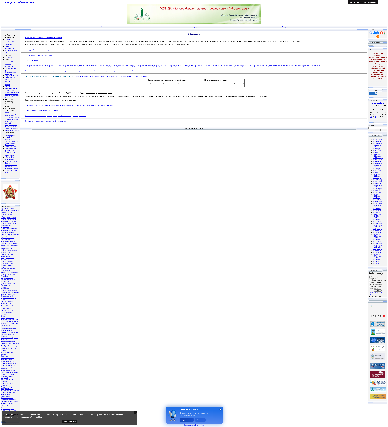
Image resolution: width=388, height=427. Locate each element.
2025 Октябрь (377, 245)
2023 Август (377, 200)
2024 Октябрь (377, 225)
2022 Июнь (376, 174)
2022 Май (376, 172)
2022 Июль (376, 176)
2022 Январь (377, 165)
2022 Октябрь (377, 181)
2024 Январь (377, 209)
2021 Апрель (377, 150)
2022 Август (377, 178)
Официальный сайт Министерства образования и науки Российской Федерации (9, 240)
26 (375, 117)
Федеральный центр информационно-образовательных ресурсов (10, 388)
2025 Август (377, 241)
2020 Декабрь (377, 143)
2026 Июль (376, 261)
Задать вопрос (187, 420)
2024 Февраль (377, 210)
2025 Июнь (376, 240)
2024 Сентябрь (378, 223)
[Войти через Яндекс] (381, 32)
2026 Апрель (377, 256)
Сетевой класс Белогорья (9, 332)
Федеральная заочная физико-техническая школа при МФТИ (10, 343)
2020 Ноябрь (377, 141)
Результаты (372, 292)
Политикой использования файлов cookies (23, 417)
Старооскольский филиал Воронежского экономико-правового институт (10, 292)
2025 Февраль (377, 232)
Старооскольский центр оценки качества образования (9, 225)
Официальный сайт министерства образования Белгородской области (10, 234)
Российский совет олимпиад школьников (8, 399)
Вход (284, 27)
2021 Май (376, 152)
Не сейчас (200, 420)
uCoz (202, 425)
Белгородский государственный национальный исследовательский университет (7, 303)
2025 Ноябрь (377, 247)
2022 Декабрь (377, 185)
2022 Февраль (377, 167)
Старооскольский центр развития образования (9, 220)
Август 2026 (378, 103)
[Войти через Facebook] (377, 32)
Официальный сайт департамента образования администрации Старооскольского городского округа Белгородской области (10, 213)
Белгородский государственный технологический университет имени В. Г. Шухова (9, 312)
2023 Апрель (377, 192)
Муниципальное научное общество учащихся (9, 402)
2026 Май (376, 258)
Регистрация (194, 27)
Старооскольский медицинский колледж (8, 297)
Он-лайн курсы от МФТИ (10, 347)
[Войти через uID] (370, 32)
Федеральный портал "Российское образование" (10, 371)
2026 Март (376, 254)
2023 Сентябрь (378, 201)
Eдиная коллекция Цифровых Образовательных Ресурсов (7, 382)
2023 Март (376, 190)
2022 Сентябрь (378, 180)
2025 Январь (377, 230)
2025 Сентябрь (378, 243)
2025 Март (376, 234)
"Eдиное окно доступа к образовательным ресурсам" (9, 376)
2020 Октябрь (377, 139)
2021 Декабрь (377, 163)
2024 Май (376, 216)
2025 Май (376, 238)
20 (378, 114)
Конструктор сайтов (191, 425)
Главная (104, 27)
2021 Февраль (377, 147)
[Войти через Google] (384, 33)
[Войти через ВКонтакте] (374, 32)
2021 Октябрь (377, 159)
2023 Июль (376, 198)
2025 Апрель (377, 236)
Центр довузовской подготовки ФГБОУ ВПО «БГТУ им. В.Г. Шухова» (10, 319)
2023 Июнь (376, 196)
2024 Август (377, 221)
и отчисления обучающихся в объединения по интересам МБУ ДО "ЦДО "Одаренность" (119, 76)
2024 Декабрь (377, 229)
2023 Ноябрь (377, 205)
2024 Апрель (377, 214)
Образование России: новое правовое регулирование (8, 394)
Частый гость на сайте (378, 281)
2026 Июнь (376, 260)
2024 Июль (376, 220)
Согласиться (69, 422)
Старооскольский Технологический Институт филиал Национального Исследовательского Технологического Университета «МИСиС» (9, 267)
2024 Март (376, 212)
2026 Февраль (377, 252)
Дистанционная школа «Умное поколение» (8, 329)
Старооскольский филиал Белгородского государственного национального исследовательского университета (9, 255)
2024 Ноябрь (377, 227)
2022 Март (376, 169)
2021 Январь (377, 145)
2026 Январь (377, 250)
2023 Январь (377, 187)
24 (371, 117)
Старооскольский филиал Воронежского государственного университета (9, 286)
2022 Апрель (377, 170)
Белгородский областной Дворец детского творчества (9, 325)
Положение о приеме (80, 76)
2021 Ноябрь (377, 161)
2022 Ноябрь (377, 183)
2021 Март (376, 149)
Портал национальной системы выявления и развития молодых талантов (8, 366)
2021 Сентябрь (378, 158)
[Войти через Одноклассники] (377, 36)
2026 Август (377, 263)
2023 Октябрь (377, 203)
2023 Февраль (377, 189)
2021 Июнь (376, 154)
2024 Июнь (376, 218)
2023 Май (376, 194)
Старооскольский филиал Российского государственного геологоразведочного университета (9, 277)
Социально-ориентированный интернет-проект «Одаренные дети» (7, 358)
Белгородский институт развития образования (9, 229)
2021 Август (377, 156)
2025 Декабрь (377, 249)
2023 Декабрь (377, 207)
